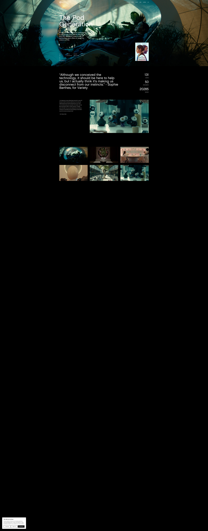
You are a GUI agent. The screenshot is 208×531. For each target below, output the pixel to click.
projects (128, 2)
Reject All (14, 526)
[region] (14, 523)
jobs (140, 2)
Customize (7, 526)
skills (133, 2)
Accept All (21, 526)
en (148, 2)
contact (144, 2)
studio (136, 2)
